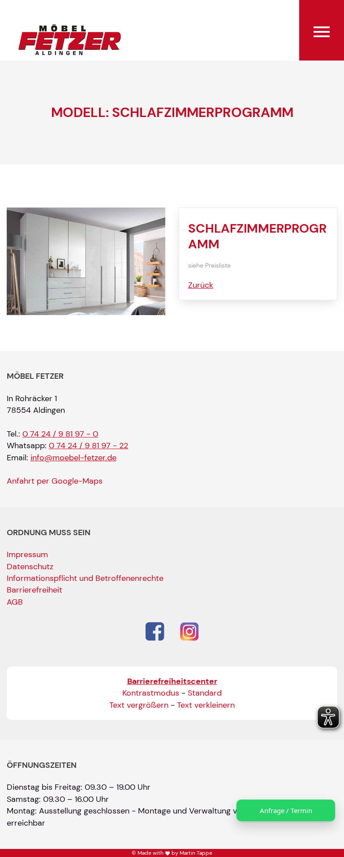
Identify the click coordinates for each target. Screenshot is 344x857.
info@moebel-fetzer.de (73, 458)
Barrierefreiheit (34, 590)
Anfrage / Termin (286, 810)
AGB (15, 602)
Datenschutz (30, 566)
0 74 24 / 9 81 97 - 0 (60, 434)
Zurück (200, 285)
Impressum (27, 554)
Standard (205, 693)
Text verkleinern (206, 705)
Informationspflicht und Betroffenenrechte (85, 578)
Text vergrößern (138, 705)
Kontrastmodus (150, 693)
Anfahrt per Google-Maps (55, 481)
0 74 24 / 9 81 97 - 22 (88, 445)
